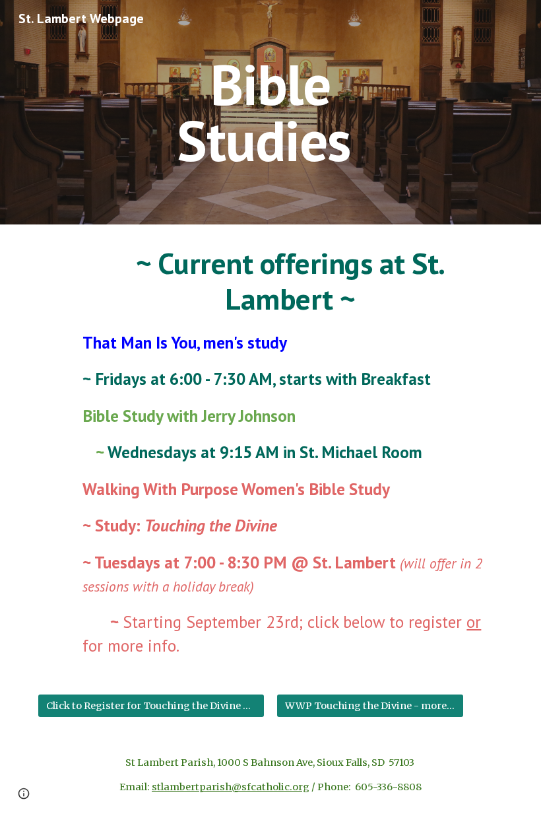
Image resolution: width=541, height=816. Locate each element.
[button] (24, 793)
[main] (270, 112)
